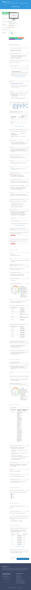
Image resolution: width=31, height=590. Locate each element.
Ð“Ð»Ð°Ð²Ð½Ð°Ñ (18, 575)
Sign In (12, 537)
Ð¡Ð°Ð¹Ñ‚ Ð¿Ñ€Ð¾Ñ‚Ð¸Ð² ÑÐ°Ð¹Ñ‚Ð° (13, 3)
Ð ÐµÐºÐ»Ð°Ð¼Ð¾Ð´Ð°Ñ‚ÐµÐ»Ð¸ (20, 583)
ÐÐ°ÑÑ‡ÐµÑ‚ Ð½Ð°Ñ (18, 576)
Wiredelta (17, 587)
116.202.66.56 (26, 157)
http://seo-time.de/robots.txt (14, 169)
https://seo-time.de (13, 535)
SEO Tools (6, 3)
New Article (12, 539)
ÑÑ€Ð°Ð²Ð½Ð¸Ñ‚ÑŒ (12, 39)
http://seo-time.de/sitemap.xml (14, 163)
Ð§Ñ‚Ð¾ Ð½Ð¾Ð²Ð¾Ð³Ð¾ (19, 577)
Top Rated (12, 541)
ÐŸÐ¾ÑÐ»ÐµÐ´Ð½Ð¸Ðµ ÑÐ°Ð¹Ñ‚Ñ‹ (23, 3)
